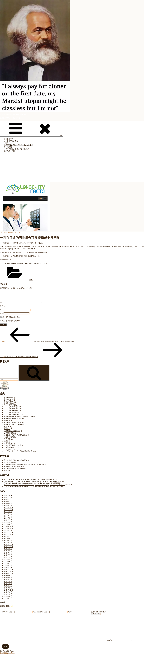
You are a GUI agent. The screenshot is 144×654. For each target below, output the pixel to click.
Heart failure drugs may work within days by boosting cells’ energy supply (27, 479)
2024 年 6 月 (8, 514)
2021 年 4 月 (8, 540)
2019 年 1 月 (8, 567)
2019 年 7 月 (8, 555)
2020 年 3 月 (8, 551)
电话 (70, 612)
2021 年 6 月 (8, 538)
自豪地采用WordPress (7, 653)
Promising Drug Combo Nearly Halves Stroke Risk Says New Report (25, 263)
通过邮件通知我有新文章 (11, 321)
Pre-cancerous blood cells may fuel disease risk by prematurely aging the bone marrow (30, 481)
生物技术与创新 (9, 433)
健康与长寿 (8, 398)
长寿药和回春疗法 (10, 447)
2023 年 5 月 (8, 522)
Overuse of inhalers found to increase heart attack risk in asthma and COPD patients (30, 486)
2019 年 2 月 (8, 565)
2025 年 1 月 (8, 506)
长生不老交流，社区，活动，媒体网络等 (18, 451)
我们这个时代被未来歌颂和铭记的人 (16, 460)
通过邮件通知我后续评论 (11, 317)
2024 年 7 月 (8, 512)
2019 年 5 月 (8, 559)
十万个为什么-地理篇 (11, 408)
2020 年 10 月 (8, 547)
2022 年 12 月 (8, 526)
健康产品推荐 (8, 400)
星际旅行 (7, 429)
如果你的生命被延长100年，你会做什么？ (18, 145)
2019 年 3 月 (8, 563)
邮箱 (2, 310)
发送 (5, 646)
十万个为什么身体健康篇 (12, 414)
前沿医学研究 (8, 402)
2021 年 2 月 (8, 543)
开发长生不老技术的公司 (12, 418)
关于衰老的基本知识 (11, 462)
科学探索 (7, 439)
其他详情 (110, 640)
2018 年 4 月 (8, 586)
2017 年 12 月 (8, 590)
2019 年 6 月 (8, 557)
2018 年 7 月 (8, 580)
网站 (1, 313)
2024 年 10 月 (8, 510)
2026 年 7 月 (8, 497)
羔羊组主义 (8, 441)
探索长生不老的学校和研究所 (14, 425)
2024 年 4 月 (8, 516)
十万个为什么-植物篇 (11, 410)
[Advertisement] (72, 167)
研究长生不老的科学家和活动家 (15, 435)
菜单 (61, 135)
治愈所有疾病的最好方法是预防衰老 (16, 149)
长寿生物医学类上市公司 (12, 445)
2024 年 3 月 (8, 518)
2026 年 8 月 (8, 495)
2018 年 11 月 (8, 571)
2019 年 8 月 (8, 553)
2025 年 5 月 (8, 503)
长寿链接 (7, 470)
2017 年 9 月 (8, 592)
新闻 (31, 280)
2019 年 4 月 (8, 561)
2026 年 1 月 (8, 501)
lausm (18, 232)
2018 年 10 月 (8, 573)
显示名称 (3, 306)
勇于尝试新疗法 (9, 404)
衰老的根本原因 (9, 151)
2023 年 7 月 (8, 520)
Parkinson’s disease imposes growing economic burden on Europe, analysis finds (29, 483)
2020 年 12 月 (8, 545)
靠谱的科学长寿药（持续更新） (15, 466)
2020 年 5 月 (8, 549)
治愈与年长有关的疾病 (12, 431)
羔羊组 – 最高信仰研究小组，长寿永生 (13, 114)
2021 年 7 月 (8, 536)
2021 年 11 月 (8, 534)
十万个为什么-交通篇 (11, 406)
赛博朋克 (7, 443)
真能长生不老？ (9, 139)
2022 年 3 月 (8, 530)
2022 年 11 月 (8, 528)
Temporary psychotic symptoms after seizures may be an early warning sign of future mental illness (34, 485)
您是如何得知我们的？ (98, 612)
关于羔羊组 (8, 147)
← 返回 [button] (2, 602)
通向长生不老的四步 (11, 141)
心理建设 (7, 420)
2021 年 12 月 (8, 532)
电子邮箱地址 (41, 612)
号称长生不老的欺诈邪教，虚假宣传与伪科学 (19, 416)
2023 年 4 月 (8, 524)
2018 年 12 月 (8, 569)
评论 (2, 302)
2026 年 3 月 (8, 499)
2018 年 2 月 (8, 588)
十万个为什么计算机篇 (12, 412)
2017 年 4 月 (8, 596)
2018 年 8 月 (8, 577)
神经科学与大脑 (9, 437)
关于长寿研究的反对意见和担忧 (15, 468)
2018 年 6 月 (8, 582)
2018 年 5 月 (8, 584)
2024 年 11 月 (8, 508)
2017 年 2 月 (8, 598)
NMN (6, 143)
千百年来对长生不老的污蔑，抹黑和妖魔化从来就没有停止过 (25, 464)
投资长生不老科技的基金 (12, 422)
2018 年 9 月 (8, 575)
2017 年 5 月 (8, 594)
